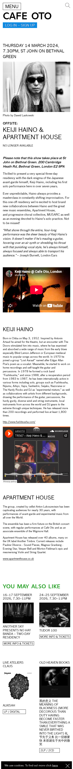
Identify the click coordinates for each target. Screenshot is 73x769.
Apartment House (28, 498)
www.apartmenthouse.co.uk (18, 558)
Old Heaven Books (54, 662)
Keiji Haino (18, 329)
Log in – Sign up (20, 25)
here (55, 765)
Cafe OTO (27, 16)
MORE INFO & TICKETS (18, 643)
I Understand (68, 766)
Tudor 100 (48, 630)
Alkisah (9, 705)
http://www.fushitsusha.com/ (19, 422)
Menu (12, 7)
